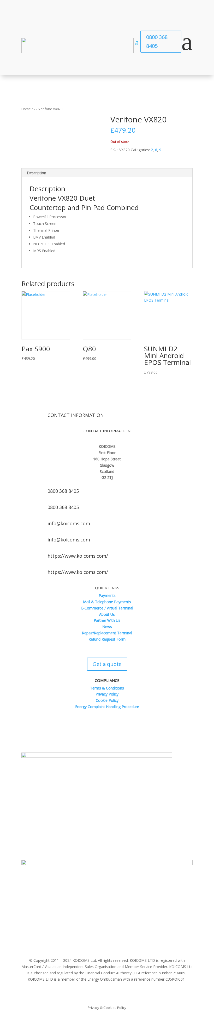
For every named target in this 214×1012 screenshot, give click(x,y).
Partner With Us (107, 620)
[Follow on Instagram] (122, 738)
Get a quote (107, 664)
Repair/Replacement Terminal (107, 632)
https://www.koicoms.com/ (77, 556)
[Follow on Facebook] (91, 738)
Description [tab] (36, 172)
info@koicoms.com (68, 523)
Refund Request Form (107, 639)
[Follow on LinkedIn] (112, 738)
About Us (107, 614)
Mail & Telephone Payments (107, 601)
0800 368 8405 (157, 41)
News (107, 626)
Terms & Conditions (107, 688)
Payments (107, 595)
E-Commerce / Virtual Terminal (107, 608)
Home (26, 108)
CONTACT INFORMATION (75, 415)
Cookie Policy (107, 700)
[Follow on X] (102, 738)
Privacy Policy (107, 694)
